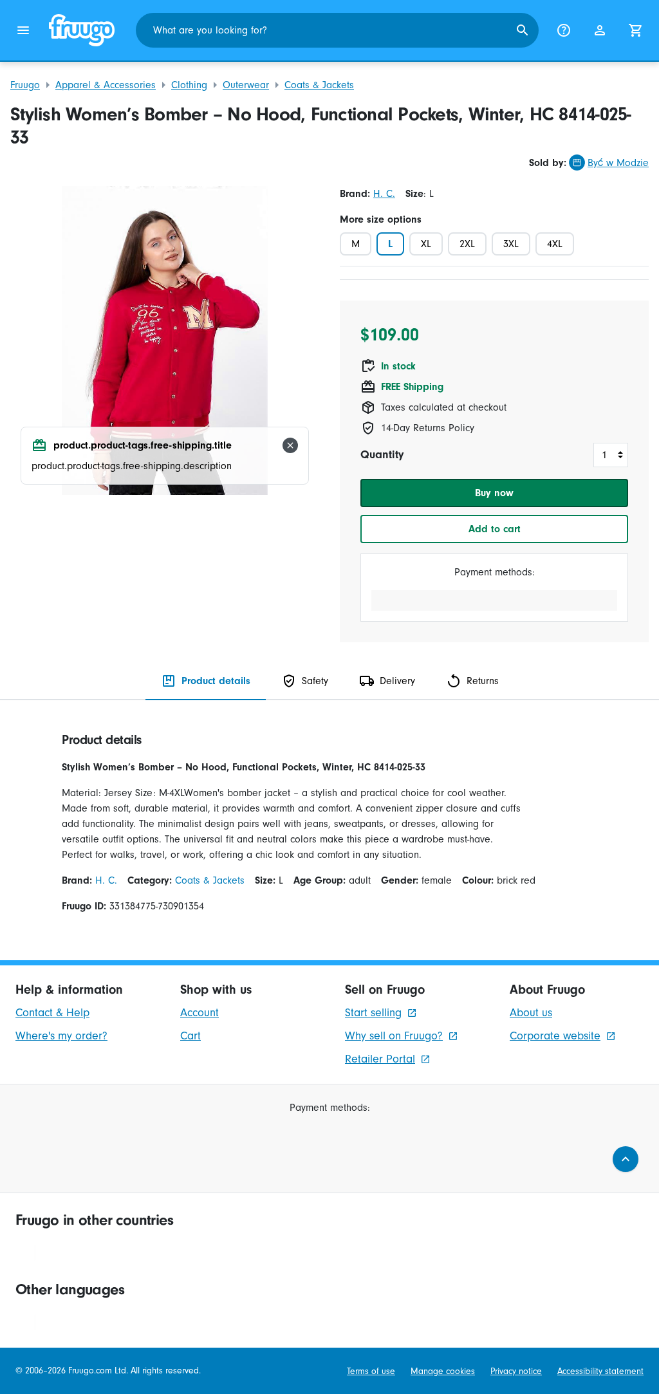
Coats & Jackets (319, 85)
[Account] (600, 30)
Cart (190, 1036)
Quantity (382, 454)
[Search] (522, 30)
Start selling (373, 1012)
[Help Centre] (564, 30)
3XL (511, 244)
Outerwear (246, 85)
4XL (554, 244)
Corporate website (555, 1036)
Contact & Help (52, 1012)
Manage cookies (443, 1371)
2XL (467, 244)
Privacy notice (516, 1371)
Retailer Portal (380, 1059)
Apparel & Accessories (105, 85)
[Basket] (636, 30)
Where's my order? (61, 1036)
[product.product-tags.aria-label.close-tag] (290, 445)
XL (426, 244)
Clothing (189, 85)
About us (531, 1012)
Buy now (494, 493)
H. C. (384, 194)
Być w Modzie (618, 163)
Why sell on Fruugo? (394, 1036)
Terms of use (371, 1371)
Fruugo (25, 85)
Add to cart (495, 529)
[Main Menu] (23, 30)
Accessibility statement (600, 1371)
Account (199, 1012)
